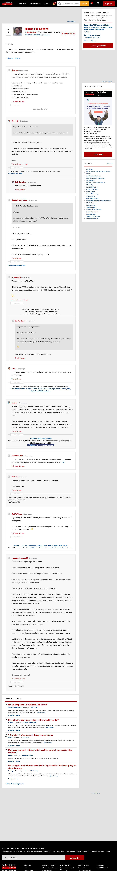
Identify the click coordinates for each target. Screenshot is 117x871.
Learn (46, 4)
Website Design (91, 207)
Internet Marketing (29, 722)
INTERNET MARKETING (33, 35)
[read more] (41, 712)
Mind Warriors (91, 203)
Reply (10, 779)
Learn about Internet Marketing (67, 869)
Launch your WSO (98, 45)
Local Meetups (91, 214)
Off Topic (34, 707)
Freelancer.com (102, 870)
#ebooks (9, 58)
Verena (88, 32)
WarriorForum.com (93, 37)
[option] (98, 123)
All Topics (89, 169)
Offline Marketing (92, 194)
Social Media (90, 192)
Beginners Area (27, 755)
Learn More (98, 154)
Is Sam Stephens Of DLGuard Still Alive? (27, 704)
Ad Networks (90, 180)
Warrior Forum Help (93, 216)
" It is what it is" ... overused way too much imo (30, 734)
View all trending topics (14, 784)
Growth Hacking (91, 189)
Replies (11, 715)
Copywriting (90, 196)
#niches (17, 58)
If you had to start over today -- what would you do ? (33, 719)
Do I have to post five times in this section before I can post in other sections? (40, 751)
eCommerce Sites (92, 198)
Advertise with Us (71, 21)
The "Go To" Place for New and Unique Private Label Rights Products (48, 548)
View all (109, 164)
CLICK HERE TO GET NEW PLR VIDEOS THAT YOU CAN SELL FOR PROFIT (40, 545)
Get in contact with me (16, 265)
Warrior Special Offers (49, 868)
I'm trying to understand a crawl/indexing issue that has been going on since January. (42, 766)
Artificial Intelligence (93, 176)
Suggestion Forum (92, 218)
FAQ (25, 868)
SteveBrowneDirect (15, 173)
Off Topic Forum (91, 212)
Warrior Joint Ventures (93, 209)
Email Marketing (91, 187)
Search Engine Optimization (95, 178)
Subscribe (46, 35)
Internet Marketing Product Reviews (98, 200)
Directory (81, 868)
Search (84, 3)
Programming (91, 205)
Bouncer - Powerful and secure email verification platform (97, 130)
